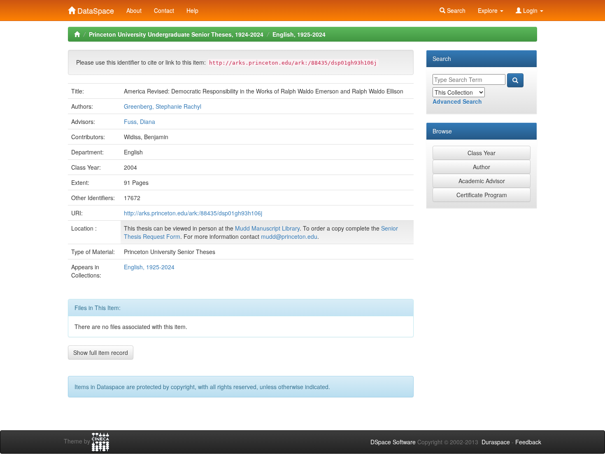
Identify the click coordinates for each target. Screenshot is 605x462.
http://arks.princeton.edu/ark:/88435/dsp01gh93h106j (193, 213)
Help (192, 10)
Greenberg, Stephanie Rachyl (162, 106)
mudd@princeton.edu (289, 236)
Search (455, 10)
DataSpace (94, 8)
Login (530, 10)
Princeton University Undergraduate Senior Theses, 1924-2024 (176, 34)
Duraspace (496, 442)
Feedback (528, 442)
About (134, 10)
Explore (488, 10)
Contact (164, 10)
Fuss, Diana (139, 121)
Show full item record (100, 352)
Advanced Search (457, 101)
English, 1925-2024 (299, 34)
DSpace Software (393, 442)
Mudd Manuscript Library (267, 228)
